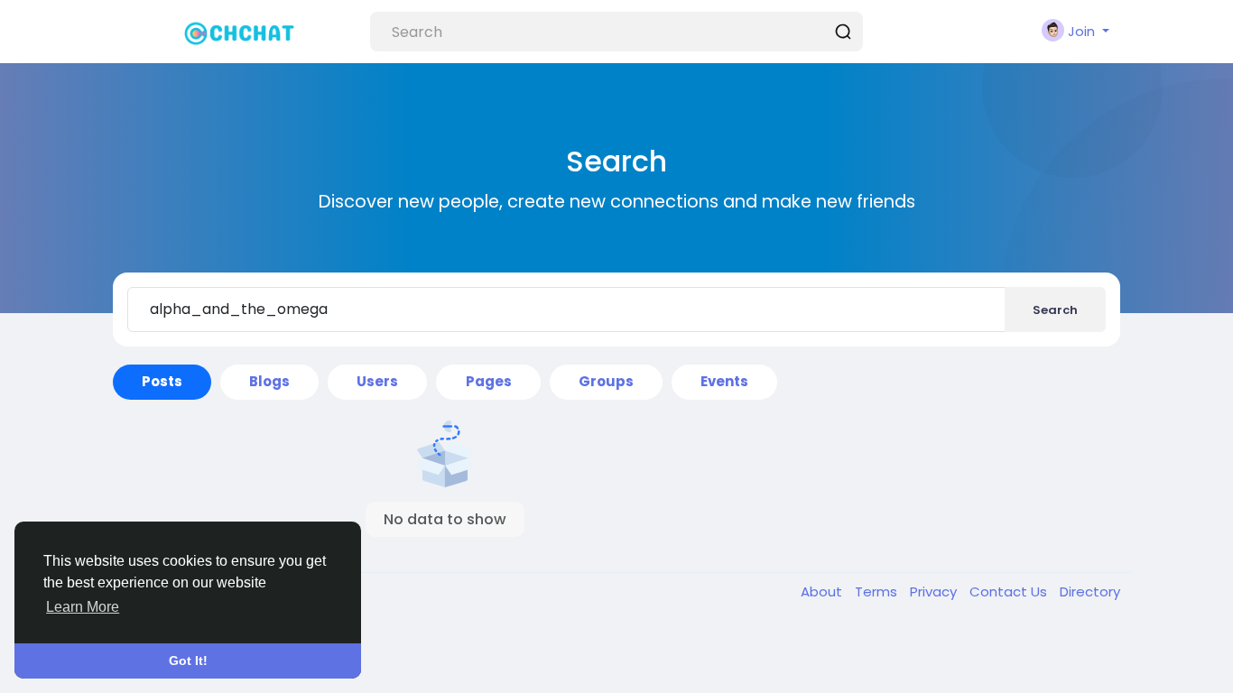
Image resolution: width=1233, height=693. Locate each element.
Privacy (935, 591)
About (823, 591)
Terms (878, 591)
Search (1055, 310)
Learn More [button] (82, 606)
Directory (1090, 591)
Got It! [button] (188, 660)
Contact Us (1010, 591)
